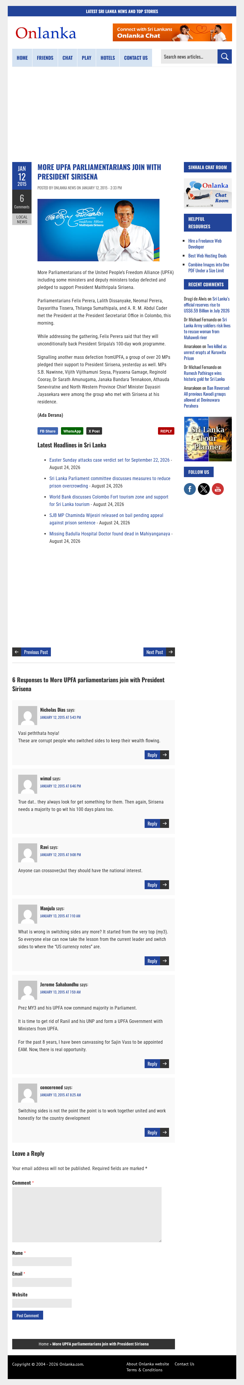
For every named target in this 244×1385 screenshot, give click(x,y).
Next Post (154, 651)
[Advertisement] (122, 114)
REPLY (166, 431)
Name (19, 1252)
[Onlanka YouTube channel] (218, 486)
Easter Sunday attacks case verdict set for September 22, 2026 (109, 460)
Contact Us (184, 1364)
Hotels (108, 57)
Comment (23, 1182)
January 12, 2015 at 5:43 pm (60, 717)
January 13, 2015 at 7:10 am (60, 915)
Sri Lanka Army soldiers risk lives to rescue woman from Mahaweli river (207, 328)
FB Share (48, 431)
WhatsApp (72, 431)
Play (86, 57)
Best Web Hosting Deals (207, 255)
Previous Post (36, 651)
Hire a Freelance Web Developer (205, 243)
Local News (22, 219)
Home (22, 57)
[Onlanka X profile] (204, 486)
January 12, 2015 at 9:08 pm (60, 854)
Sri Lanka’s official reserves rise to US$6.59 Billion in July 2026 (207, 304)
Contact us (136, 57)
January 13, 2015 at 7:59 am (60, 991)
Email (18, 1273)
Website (20, 1294)
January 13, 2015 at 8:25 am (60, 1094)
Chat (67, 57)
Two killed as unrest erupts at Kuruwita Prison (205, 352)
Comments (21, 207)
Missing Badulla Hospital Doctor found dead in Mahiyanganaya (109, 534)
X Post (94, 431)
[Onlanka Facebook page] (190, 486)
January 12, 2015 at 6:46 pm (60, 785)
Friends (45, 57)
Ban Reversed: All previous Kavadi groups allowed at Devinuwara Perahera (207, 396)
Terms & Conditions (144, 1370)
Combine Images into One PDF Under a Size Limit (208, 267)
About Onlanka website (147, 1364)
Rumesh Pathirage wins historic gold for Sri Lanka (204, 376)
